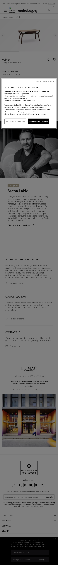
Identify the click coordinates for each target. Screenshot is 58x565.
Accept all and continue (38, 121)
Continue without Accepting (46, 81)
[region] (29, 103)
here (14, 114)
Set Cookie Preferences (15, 121)
